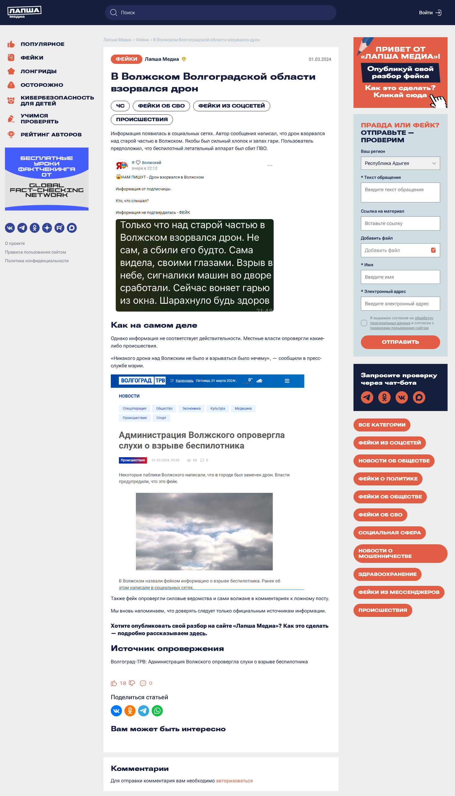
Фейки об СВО (161, 106)
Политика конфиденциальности (37, 260)
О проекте (15, 243)
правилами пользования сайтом (399, 328)
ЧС (120, 106)
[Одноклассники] (130, 711)
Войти (426, 12)
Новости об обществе (394, 461)
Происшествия (142, 119)
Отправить (400, 342)
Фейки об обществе (390, 497)
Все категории (381, 425)
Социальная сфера (389, 533)
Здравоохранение (387, 574)
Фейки (126, 59)
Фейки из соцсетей (231, 106)
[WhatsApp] (157, 711)
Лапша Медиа (162, 59)
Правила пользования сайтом (35, 252)
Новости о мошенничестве (385, 553)
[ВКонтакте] (116, 711)
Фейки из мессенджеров (399, 592)
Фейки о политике (388, 479)
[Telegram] (143, 711)
